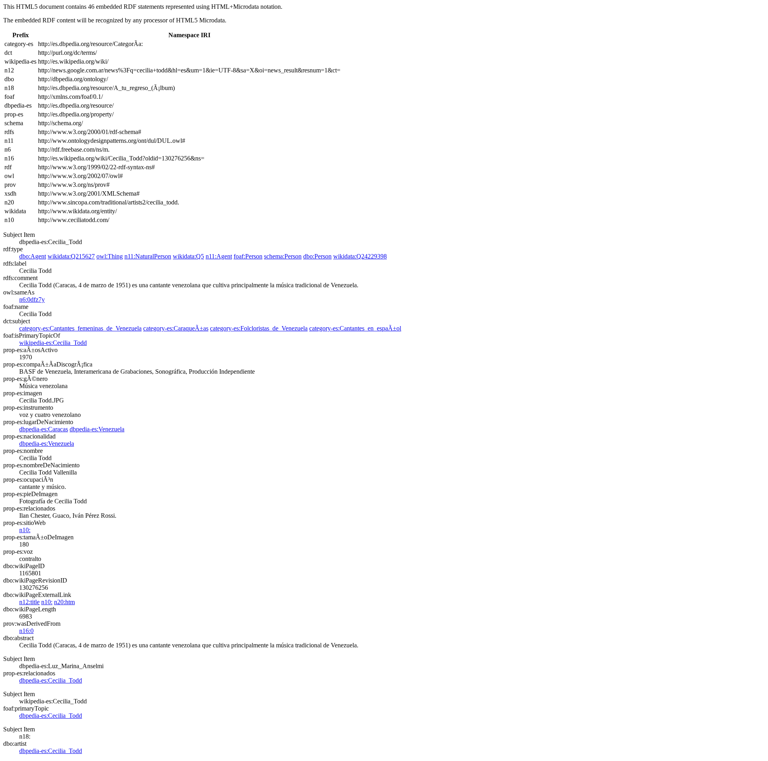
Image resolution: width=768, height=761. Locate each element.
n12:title (29, 602)
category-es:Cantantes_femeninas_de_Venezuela (80, 328)
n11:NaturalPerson (147, 256)
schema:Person (283, 256)
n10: (24, 530)
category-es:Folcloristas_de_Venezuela (259, 328)
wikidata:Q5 (188, 256)
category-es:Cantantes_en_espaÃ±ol (355, 328)
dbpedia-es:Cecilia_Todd (50, 680)
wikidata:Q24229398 (360, 256)
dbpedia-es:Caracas (43, 429)
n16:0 (26, 630)
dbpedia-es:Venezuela (97, 429)
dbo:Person (317, 256)
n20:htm (64, 602)
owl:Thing (109, 256)
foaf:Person (248, 256)
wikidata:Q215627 (71, 256)
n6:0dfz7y (32, 299)
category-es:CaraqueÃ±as (175, 328)
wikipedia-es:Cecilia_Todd (53, 342)
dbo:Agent (32, 256)
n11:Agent (219, 256)
